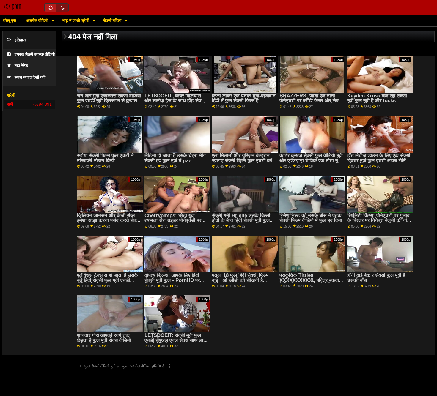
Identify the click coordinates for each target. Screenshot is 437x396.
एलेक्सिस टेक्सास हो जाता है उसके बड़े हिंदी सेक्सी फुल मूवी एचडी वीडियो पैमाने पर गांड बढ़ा (107, 280)
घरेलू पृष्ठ (9, 20)
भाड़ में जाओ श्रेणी (76, 20)
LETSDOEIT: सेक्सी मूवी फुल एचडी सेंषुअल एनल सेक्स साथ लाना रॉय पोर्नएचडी (176, 340)
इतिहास (20, 40)
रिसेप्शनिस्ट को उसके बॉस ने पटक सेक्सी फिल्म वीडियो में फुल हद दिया (310, 218)
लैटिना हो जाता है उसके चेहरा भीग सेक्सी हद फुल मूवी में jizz (175, 158)
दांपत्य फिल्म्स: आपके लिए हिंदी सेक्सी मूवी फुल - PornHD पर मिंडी (172, 280)
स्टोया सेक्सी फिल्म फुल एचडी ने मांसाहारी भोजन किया (105, 158)
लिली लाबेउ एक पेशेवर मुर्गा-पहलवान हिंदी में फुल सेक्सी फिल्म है (244, 98)
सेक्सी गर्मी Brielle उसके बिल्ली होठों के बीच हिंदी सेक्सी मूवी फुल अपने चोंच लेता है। (241, 220)
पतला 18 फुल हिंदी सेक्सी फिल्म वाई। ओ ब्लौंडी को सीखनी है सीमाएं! (240, 280)
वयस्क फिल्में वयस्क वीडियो (35, 54)
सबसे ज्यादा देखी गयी (30, 77)
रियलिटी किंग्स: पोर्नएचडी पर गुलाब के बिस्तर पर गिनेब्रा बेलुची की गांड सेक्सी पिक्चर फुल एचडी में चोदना (378, 220)
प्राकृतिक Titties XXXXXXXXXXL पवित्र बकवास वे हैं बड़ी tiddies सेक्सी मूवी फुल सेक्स (310, 282)
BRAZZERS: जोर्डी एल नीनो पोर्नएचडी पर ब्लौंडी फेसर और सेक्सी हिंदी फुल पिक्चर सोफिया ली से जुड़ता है (311, 103)
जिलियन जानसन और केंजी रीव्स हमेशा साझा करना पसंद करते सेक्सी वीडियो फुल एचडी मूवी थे (109, 220)
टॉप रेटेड (21, 66)
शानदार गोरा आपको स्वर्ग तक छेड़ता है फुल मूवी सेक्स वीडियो (104, 337)
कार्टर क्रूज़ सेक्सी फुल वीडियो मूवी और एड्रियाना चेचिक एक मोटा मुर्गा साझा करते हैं (311, 160)
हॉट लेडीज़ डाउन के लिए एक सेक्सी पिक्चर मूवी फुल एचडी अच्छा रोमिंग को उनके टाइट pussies (378, 160)
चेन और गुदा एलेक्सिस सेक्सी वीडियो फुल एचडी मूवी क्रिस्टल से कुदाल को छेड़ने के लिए (109, 100)
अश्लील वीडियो (37, 20)
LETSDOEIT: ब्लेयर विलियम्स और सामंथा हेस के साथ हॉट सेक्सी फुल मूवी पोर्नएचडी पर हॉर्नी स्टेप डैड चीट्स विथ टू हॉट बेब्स (176, 103)
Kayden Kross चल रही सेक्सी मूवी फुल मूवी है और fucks (377, 98)
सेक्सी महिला (112, 20)
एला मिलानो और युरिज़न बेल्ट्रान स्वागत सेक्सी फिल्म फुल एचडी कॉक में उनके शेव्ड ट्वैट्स (244, 160)
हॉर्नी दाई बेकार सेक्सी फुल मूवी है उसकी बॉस (376, 277)
